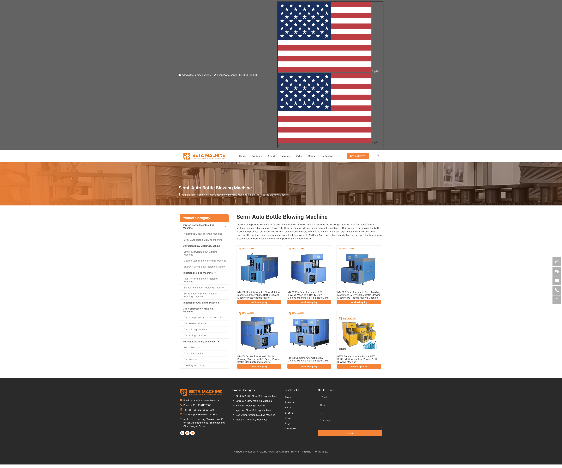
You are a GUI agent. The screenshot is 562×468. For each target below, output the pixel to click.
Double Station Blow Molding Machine (205, 260)
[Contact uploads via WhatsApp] (556, 261)
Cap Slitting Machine (195, 329)
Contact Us (290, 428)
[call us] (556, 290)
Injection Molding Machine (198, 272)
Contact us (327, 156)
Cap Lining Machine (195, 335)
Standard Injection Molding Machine (204, 287)
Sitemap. (306, 451)
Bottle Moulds (191, 347)
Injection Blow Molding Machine (201, 302)
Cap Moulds (190, 359)
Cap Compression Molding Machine (198, 310)
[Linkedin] (187, 433)
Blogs (311, 156)
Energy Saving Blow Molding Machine (205, 266)
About (271, 156)
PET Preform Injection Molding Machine (201, 280)
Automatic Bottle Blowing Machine (203, 233)
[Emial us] (556, 280)
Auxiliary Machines (194, 365)
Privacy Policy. (321, 451)
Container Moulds (193, 353)
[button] (330, 108)
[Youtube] (192, 433)
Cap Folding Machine (195, 323)
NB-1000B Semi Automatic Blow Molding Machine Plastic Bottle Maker (308, 359)
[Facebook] (182, 433)
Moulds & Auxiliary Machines (199, 341)
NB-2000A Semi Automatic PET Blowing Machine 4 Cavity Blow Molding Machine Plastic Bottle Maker (308, 295)
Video (299, 156)
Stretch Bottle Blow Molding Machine (226, 194)
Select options (359, 366)
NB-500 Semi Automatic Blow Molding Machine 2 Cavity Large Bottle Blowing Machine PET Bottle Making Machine (359, 295)
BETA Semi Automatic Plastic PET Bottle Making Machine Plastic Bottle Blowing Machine (357, 359)
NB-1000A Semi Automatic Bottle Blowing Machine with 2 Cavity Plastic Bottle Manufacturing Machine (258, 359)
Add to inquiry (259, 302)
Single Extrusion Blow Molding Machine (200, 253)
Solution (285, 156)
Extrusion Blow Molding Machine (201, 245)
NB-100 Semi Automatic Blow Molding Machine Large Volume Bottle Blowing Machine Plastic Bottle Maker (258, 295)
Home (242, 156)
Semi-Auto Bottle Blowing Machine (203, 239)
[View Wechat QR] (556, 271)
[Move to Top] (556, 299)
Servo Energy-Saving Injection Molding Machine (200, 295)
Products (257, 156)
